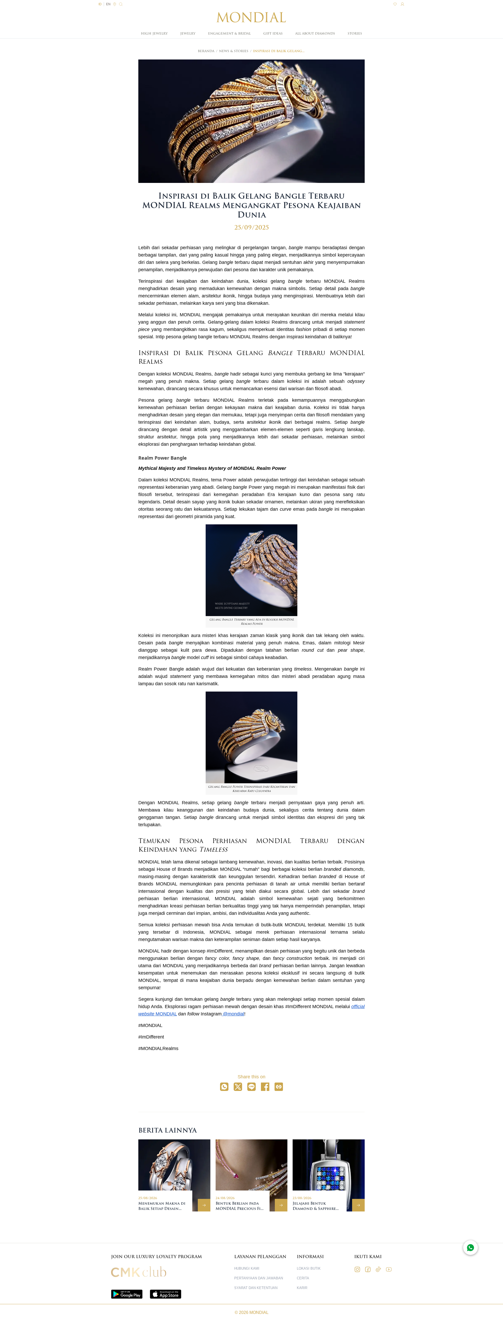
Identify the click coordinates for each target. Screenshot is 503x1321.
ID (100, 4)
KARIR (302, 1288)
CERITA (303, 1278)
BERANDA (206, 51)
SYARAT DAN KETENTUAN (255, 1288)
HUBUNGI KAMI (246, 1268)
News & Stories (233, 51)
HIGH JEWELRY (154, 33)
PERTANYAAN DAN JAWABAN (258, 1278)
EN (108, 4)
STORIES (355, 33)
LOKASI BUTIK (309, 1268)
